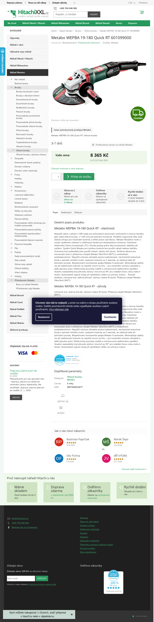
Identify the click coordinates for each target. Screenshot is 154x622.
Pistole (18, 252)
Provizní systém (87, 548)
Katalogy (84, 537)
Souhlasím (110, 317)
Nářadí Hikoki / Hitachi (21, 58)
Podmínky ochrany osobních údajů (96, 544)
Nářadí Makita (17, 323)
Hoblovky (19, 182)
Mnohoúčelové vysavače (26, 207)
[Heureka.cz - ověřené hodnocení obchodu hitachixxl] (113, 582)
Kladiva (18, 186)
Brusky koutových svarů (27, 91)
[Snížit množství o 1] (61, 178)
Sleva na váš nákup (37, 3)
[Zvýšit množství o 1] (61, 175)
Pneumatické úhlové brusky (29, 126)
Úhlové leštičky (22, 268)
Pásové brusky (23, 111)
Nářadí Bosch (17, 295)
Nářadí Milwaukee (19, 65)
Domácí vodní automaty (26, 170)
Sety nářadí (20, 260)
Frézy (17, 174)
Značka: (110, 42)
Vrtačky (18, 276)
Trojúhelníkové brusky (26, 142)
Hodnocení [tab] (66, 212)
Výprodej (14, 38)
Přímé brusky (22, 130)
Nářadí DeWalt (17, 309)
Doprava (84, 518)
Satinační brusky (24, 138)
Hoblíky (18, 178)
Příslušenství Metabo (25, 280)
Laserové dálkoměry (24, 195)
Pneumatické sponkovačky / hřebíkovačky (28, 234)
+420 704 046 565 (20, 523)
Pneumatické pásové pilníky (28, 229)
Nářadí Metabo (17, 72)
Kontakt (83, 533)
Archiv (16, 397)
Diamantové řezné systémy (27, 162)
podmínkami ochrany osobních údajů (42, 584)
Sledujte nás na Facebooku (24, 527)
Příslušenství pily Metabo (28, 288)
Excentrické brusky (25, 103)
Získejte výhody (59, 3)
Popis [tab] (55, 212)
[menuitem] (12, 23)
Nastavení (43, 317)
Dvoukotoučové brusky (27, 99)
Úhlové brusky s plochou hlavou (31, 154)
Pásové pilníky (21, 219)
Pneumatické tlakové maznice (29, 240)
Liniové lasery (21, 199)
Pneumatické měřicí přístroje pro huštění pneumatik (30, 224)
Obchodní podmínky (89, 540)
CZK (130, 3)
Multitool (19, 203)
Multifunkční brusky (25, 107)
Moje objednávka (88, 552)
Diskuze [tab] (78, 212)
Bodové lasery (21, 83)
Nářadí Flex (16, 316)
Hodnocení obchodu (89, 529)
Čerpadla (19, 158)
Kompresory (20, 191)
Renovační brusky (24, 134)
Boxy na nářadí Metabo (27, 284)
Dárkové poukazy (19, 330)
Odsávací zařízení (23, 215)
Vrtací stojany (21, 272)
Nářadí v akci (16, 45)
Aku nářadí (20, 79)
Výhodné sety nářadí (20, 52)
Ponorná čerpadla (23, 244)
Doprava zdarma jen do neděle (23, 372)
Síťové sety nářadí (23, 264)
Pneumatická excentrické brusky (28, 117)
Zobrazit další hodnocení (133, 469)
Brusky (18, 87)
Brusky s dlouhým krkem (27, 95)
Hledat (94, 14)
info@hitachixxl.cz (19, 518)
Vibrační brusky (23, 146)
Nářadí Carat (16, 302)
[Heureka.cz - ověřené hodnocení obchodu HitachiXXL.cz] (68, 359)
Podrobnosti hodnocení (89, 42)
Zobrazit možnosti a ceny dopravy (67, 168)
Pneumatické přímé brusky (29, 122)
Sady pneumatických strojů (27, 256)
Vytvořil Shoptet (141, 616)
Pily (16, 248)
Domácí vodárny (22, 166)
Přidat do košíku (81, 176)
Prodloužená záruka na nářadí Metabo (114, 145)
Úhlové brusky (23, 150)
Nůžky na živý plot (23, 211)
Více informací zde (59, 309)
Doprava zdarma (14, 3)
